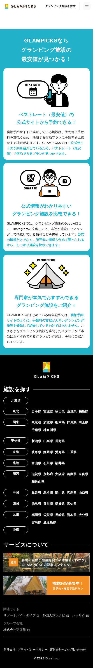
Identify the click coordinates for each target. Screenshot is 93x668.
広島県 (72, 493)
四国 (16, 503)
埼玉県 (83, 422)
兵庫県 (72, 474)
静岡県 (48, 452)
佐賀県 (48, 515)
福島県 (83, 411)
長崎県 (60, 515)
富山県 (36, 463)
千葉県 (36, 430)
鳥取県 (36, 493)
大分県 (83, 515)
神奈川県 (49, 430)
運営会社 (9, 649)
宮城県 (48, 411)
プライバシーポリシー (33, 649)
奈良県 (83, 474)
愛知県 (60, 452)
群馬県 (72, 422)
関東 (16, 422)
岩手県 (36, 411)
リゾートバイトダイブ (19, 615)
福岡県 (36, 515)
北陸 (16, 463)
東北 (16, 411)
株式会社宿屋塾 (14, 629)
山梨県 (48, 441)
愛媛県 (60, 504)
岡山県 (60, 493)
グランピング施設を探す (60, 6)
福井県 (60, 463)
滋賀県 (36, 474)
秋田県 (60, 411)
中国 (16, 492)
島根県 (48, 493)
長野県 (60, 441)
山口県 (83, 493)
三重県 (72, 452)
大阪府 (60, 474)
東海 (16, 452)
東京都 (36, 422)
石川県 (48, 463)
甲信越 (16, 441)
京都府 (48, 474)
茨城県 (48, 422)
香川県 (48, 504)
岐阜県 (36, 452)
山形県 (72, 411)
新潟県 (36, 441)
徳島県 (36, 504)
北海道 (16, 400)
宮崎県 (36, 522)
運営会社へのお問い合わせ (68, 649)
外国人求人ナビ (54, 615)
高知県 (72, 504)
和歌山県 (38, 481)
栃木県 (60, 422)
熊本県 (72, 515)
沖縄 (16, 530)
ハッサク (78, 615)
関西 (16, 474)
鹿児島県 (49, 522)
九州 (16, 514)
